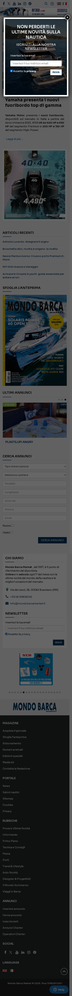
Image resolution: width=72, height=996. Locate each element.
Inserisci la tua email (22, 55)
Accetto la (24, 71)
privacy (31, 71)
